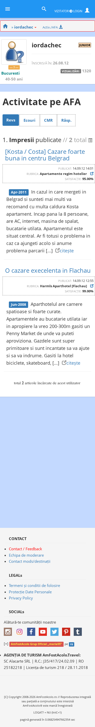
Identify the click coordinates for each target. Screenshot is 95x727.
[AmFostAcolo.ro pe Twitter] (55, 630)
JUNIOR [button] (84, 45)
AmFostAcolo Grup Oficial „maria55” (36, 644)
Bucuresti (10, 73)
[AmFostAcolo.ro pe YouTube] (44, 630)
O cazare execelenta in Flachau (48, 270)
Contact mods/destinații (29, 561)
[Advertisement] (47, 459)
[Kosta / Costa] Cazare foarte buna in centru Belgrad (45, 154)
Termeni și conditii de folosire (34, 585)
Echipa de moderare (26, 555)
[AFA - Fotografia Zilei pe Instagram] (20, 630)
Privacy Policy (21, 597)
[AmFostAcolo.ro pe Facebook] (32, 630)
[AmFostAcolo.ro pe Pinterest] (67, 630)
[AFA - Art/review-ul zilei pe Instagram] (9, 630)
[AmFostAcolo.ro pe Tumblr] (79, 630)
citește (67, 251)
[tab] (11, 120)
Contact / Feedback (25, 548)
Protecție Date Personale (30, 591)
